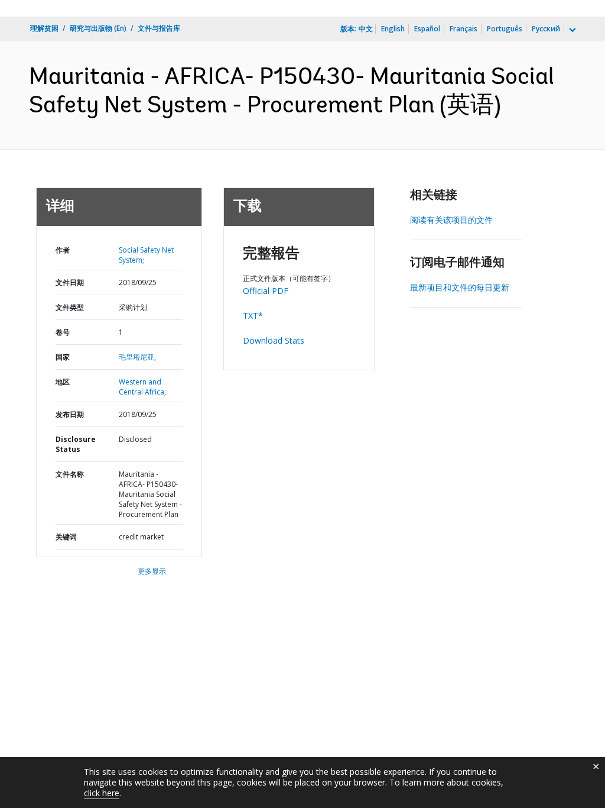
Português (504, 29)
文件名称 (70, 474)
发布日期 (70, 414)
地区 (63, 382)
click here (101, 793)
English (393, 29)
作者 (63, 250)
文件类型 (70, 307)
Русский (546, 29)
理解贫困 (44, 28)
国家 (63, 357)
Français (463, 29)
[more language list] (571, 30)
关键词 (66, 537)
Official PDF (265, 290)
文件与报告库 (159, 28)
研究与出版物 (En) (98, 28)
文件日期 (70, 282)
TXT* (253, 315)
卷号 (63, 332)
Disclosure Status (76, 444)
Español (427, 29)
